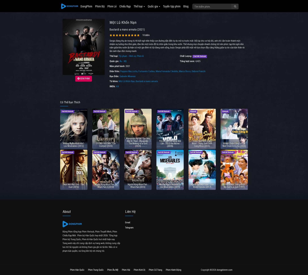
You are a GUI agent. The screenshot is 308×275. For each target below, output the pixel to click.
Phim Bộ (100, 6)
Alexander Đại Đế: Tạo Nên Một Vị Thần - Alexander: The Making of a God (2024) (138, 142)
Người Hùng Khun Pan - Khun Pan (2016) (138, 185)
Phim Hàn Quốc (77, 269)
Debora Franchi (198, 71)
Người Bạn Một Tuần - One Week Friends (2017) (202, 185)
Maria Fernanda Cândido (167, 71)
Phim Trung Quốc (96, 269)
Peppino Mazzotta (128, 71)
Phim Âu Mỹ (112, 269)
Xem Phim (85, 78)
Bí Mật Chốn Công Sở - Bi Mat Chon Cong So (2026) (234, 144)
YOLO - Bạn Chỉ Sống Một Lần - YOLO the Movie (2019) (170, 143)
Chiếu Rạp (125, 6)
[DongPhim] (69, 6)
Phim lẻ (140, 56)
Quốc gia (153, 6)
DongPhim (86, 6)
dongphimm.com (224, 270)
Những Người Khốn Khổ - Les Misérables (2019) (170, 185)
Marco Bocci (185, 71)
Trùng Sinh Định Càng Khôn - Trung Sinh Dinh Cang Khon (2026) (202, 143)
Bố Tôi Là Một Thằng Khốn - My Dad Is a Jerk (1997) (234, 185)
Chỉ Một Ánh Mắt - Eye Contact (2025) (106, 144)
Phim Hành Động (173, 269)
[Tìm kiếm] (235, 6)
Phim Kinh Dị (139, 269)
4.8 (117, 86)
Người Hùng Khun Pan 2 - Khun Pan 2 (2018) (106, 185)
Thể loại (138, 6)
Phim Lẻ (111, 6)
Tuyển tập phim (171, 6)
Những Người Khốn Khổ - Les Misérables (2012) (74, 144)
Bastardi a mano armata (147, 81)
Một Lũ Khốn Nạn (127, 81)
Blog (185, 6)
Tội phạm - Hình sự (127, 56)
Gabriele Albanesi (128, 76)
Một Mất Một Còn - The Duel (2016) (74, 185)
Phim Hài (126, 269)
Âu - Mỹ (123, 61)
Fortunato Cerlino (146, 71)
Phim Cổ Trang (155, 269)
